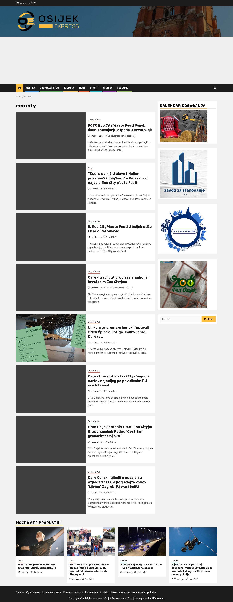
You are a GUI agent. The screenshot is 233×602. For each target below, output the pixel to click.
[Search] (215, 88)
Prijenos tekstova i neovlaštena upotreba (133, 592)
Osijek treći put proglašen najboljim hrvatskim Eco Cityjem (118, 279)
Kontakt (104, 592)
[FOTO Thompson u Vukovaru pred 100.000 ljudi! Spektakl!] (40, 541)
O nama (20, 592)
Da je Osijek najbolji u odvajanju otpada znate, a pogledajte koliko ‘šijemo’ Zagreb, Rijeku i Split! (117, 482)
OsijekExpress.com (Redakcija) (121, 136)
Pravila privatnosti (73, 592)
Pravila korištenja (51, 592)
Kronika (107, 88)
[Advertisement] (116, 60)
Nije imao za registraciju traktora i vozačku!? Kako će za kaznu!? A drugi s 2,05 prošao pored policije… (192, 569)
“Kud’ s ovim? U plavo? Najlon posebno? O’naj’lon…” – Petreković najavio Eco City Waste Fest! (118, 178)
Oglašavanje (33, 592)
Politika (30, 88)
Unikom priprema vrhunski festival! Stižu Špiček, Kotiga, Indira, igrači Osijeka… (118, 332)
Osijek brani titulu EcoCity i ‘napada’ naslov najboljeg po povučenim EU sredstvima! (119, 380)
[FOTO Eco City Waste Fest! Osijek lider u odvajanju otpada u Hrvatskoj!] (51, 135)
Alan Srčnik (111, 189)
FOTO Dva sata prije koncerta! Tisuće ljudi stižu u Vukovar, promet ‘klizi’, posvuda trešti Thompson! (89, 569)
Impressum (91, 592)
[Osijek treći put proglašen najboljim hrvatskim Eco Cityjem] (51, 287)
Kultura (68, 88)
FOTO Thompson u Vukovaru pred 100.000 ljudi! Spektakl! (37, 566)
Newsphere (141, 598)
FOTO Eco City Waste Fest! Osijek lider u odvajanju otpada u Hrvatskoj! (120, 127)
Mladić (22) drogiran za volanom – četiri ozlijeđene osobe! (141, 566)
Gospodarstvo (49, 88)
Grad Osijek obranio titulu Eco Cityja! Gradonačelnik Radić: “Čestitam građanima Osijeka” (120, 431)
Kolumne (122, 88)
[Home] (19, 88)
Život (82, 88)
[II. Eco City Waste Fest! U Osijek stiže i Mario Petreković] (51, 237)
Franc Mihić (111, 237)
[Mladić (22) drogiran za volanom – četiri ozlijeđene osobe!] (142, 541)
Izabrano (92, 120)
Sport (94, 88)
